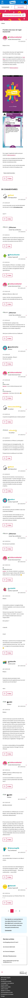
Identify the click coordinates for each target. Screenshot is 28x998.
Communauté (5, 7)
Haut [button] (2, 972)
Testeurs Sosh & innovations (9, 173)
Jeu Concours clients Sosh (9, 947)
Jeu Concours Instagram (9, 951)
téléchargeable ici (14, 67)
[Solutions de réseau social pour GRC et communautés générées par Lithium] (23, 972)
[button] (4, 178)
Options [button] (25, 39)
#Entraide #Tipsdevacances (9, 956)
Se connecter (21, 7)
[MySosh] (13, 93)
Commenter (8, 930)
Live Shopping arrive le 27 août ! (10, 942)
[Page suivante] (19, 911)
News (3, 23)
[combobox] (14, 15)
